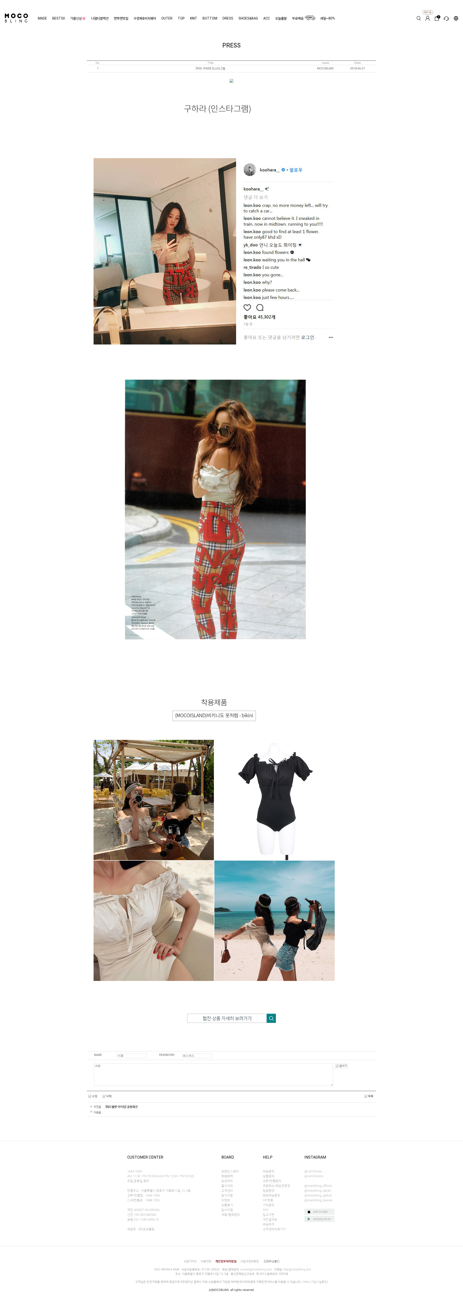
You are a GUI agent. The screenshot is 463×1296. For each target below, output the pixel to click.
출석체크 (227, 1186)
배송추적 (268, 1224)
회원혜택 (227, 1176)
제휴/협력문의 (230, 1214)
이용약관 (206, 1261)
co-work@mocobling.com (256, 1269)
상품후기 (227, 1205)
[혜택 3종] (427, 18)
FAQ (265, 1210)
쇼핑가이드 (190, 1261)
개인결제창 (270, 1219)
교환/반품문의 (272, 1181)
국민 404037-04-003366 (143, 1210)
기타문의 (268, 1205)
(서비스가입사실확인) (315, 1281)
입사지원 (227, 1210)
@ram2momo (313, 1176)
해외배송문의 (271, 1195)
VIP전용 (268, 1200)
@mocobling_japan (317, 1190)
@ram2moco (313, 1171)
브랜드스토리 (230, 1171)
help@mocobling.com (297, 1269)
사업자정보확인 (249, 1261)
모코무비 (227, 1181)
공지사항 (227, 1195)
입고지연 (268, 1214)
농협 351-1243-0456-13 (143, 1219)
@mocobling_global (318, 1195)
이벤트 (225, 1200)
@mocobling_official (318, 1186)
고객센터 (227, 1190)
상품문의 (268, 1176)
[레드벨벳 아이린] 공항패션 (122, 1106)
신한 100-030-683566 (141, 1214)
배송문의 (268, 1171)
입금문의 (268, 1190)
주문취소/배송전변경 (276, 1186)
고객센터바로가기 (274, 1229)
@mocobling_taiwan (318, 1200)
